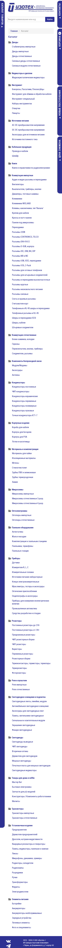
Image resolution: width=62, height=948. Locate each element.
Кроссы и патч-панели (22, 218)
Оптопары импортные (21, 515)
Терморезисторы (19, 668)
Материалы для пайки (22, 453)
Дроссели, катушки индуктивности (27, 839)
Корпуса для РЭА (19, 437)
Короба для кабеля (20, 427)
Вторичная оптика (20, 751)
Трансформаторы (20, 882)
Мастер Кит (17, 782)
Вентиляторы (18, 184)
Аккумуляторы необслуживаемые (27, 913)
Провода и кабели (20, 151)
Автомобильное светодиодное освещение (30, 706)
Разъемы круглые (20, 284)
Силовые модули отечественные (26, 66)
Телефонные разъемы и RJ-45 (25, 313)
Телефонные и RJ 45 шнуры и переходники (31, 308)
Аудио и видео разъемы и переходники (29, 179)
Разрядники (17, 872)
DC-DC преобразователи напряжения (28, 130)
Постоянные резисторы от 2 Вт (25, 630)
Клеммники (17, 198)
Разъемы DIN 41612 (21, 241)
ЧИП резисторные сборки (23, 639)
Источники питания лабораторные (27, 577)
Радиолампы (18, 868)
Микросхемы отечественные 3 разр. (27, 498)
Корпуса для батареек (21, 432)
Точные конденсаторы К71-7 (24, 415)
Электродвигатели (20, 891)
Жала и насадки (19, 536)
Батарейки (16, 903)
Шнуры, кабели (18, 322)
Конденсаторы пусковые (23, 410)
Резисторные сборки (21, 658)
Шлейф (15, 156)
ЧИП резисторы (19, 644)
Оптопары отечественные (23, 520)
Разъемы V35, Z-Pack (21, 265)
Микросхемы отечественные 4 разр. (27, 503)
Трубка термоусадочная (22, 477)
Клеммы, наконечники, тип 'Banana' (27, 208)
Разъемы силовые (20, 294)
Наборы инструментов (22, 103)
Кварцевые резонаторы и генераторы (28, 844)
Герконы (16, 344)
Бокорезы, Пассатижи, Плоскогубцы (28, 89)
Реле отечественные (21, 689)
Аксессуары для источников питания (28, 134)
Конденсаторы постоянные (24, 387)
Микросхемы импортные (23, 494)
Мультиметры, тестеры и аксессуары (28, 586)
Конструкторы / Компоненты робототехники (31, 796)
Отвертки (16, 108)
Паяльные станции (20, 551)
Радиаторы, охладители (22, 863)
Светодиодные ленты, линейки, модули (29, 701)
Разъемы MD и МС (20, 256)
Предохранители (19, 829)
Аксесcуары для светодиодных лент (28, 711)
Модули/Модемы (19, 365)
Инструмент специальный (23, 99)
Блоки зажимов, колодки (23, 339)
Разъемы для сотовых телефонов (27, 270)
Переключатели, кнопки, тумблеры (27, 349)
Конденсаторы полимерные (24, 406)
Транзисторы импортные (23, 813)
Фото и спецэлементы (21, 927)
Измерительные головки (23, 572)
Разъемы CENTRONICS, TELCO (25, 237)
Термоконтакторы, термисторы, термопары (31, 663)
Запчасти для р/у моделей (23, 791)
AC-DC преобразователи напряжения (28, 125)
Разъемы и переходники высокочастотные (31, 280)
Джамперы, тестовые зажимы (25, 194)
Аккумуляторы (18, 908)
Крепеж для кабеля (20, 213)
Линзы (15, 853)
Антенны (16, 375)
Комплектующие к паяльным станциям (29, 541)
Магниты (16, 801)
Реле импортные (19, 684)
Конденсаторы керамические (25, 396)
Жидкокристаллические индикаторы (28, 77)
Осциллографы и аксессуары (25, 596)
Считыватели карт (20, 303)
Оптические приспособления (24, 591)
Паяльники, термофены (22, 546)
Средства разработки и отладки (26, 613)
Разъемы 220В (18, 232)
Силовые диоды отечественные (26, 61)
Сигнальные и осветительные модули (28, 720)
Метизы (15, 463)
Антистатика (17, 532)
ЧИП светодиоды (19, 746)
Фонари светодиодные (22, 730)
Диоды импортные (20, 51)
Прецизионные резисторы (23, 635)
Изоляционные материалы (24, 458)
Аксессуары (17, 370)
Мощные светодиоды (21, 761)
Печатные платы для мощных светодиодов (31, 765)
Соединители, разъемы (22, 353)
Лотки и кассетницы (21, 441)
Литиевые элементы (21, 922)
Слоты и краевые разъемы (24, 299)
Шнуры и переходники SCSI (24, 318)
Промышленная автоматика (24, 608)
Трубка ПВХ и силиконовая (24, 472)
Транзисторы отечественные (24, 818)
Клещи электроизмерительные (25, 581)
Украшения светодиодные (23, 725)
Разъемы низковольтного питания (27, 289)
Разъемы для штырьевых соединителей (29, 275)
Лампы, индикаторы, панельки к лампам (30, 849)
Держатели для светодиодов (24, 756)
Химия (15, 482)
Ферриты (16, 887)
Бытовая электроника (21, 787)
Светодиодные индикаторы (24, 770)
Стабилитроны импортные (23, 46)
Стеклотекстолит (19, 467)
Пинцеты (16, 113)
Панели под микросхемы (23, 222)
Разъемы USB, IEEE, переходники (26, 260)
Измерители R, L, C (20, 567)
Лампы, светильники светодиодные (28, 715)
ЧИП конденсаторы (20, 391)
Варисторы (17, 649)
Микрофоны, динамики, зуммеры (27, 858)
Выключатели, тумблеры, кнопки (26, 189)
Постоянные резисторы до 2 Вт (26, 625)
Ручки (14, 877)
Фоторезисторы (19, 673)
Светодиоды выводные (22, 742)
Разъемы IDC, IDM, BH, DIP (23, 251)
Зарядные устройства (21, 918)
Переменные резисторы (22, 654)
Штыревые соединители (22, 327)
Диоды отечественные (22, 56)
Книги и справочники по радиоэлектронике (31, 168)
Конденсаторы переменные (24, 401)
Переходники (18, 227)
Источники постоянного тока (24, 139)
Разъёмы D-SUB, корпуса (23, 246)
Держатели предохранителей (24, 834)
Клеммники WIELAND (21, 203)
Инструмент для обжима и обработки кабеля (31, 94)
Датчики (16, 562)
